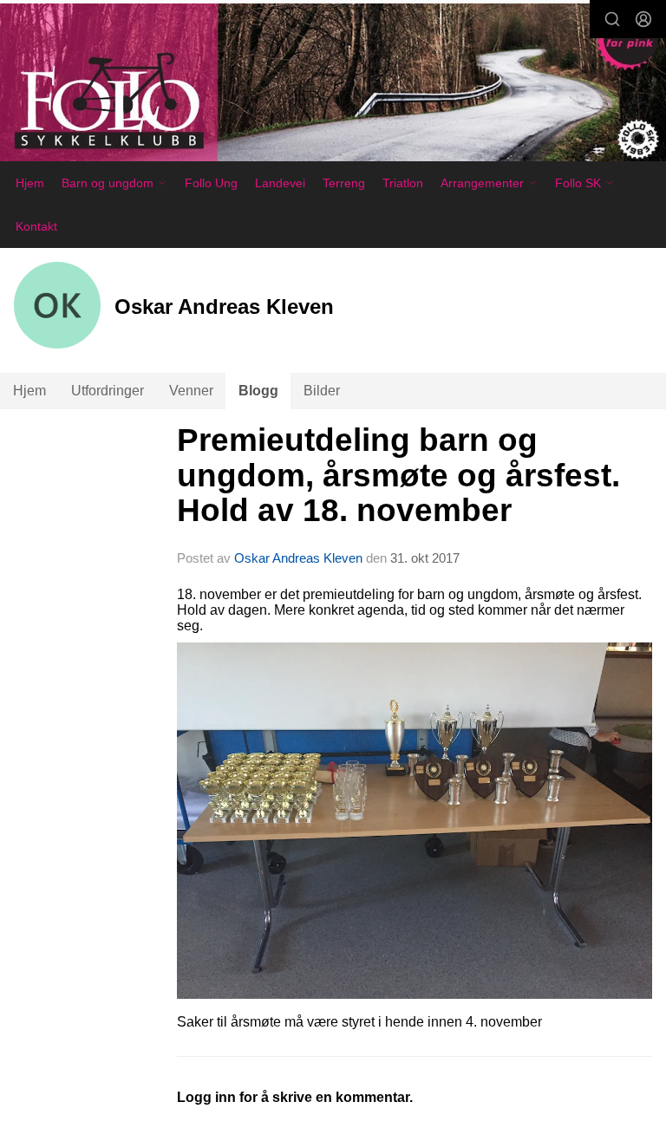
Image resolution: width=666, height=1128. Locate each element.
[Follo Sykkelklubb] (333, 85)
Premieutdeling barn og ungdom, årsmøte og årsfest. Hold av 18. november (398, 475)
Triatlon (402, 183)
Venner (191, 390)
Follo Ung (211, 183)
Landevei (280, 183)
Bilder (322, 390)
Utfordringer (107, 390)
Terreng (344, 183)
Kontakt (36, 226)
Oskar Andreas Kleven (298, 558)
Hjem (30, 183)
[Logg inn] (643, 19)
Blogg (258, 390)
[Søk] (612, 19)
